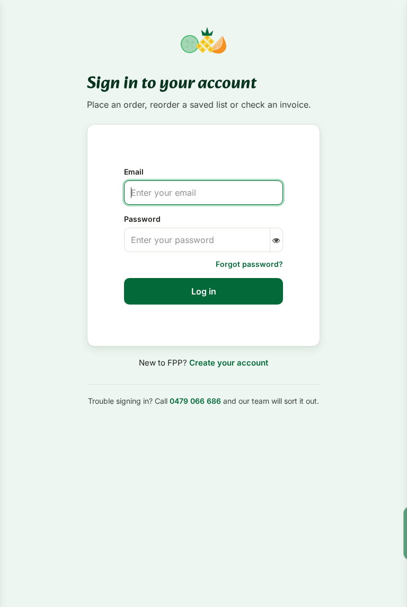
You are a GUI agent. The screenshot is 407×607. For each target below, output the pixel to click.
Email (134, 171)
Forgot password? (249, 263)
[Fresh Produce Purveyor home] (203, 40)
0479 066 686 (195, 400)
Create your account (228, 363)
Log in (203, 291)
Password (142, 218)
